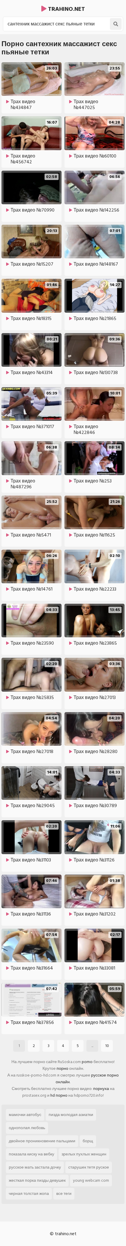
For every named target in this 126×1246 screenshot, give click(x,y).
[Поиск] (116, 24)
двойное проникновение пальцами (42, 1141)
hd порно (58, 1095)
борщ (88, 1141)
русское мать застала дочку (35, 1167)
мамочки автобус (25, 1114)
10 (107, 1045)
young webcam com (91, 1180)
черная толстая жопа (29, 1193)
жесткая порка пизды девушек (37, 1180)
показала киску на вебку (31, 1154)
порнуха (101, 1088)
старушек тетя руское (88, 1167)
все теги (63, 1193)
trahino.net (66, 9)
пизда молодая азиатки (71, 1114)
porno (87, 1061)
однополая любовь (27, 1127)
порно (62, 1068)
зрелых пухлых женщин (84, 1154)
